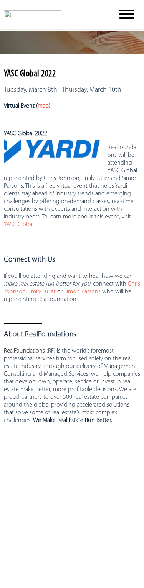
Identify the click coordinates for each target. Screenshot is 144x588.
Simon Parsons (82, 292)
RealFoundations (24, 351)
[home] (53, 14)
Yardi (121, 186)
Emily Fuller (42, 292)
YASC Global (18, 225)
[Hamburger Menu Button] (126, 14)
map (43, 106)
